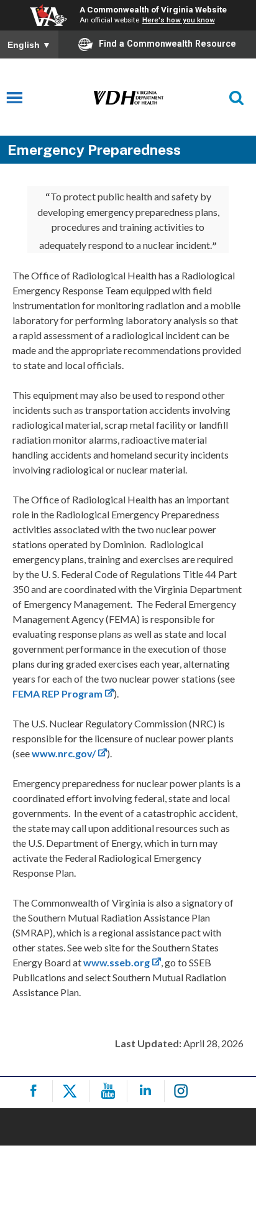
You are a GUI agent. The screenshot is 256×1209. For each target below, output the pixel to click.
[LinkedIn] (147, 1091)
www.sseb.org (116, 962)
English (29, 45)
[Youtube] (110, 1091)
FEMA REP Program (57, 693)
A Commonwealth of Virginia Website (153, 9)
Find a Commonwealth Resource (167, 44)
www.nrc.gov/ (64, 753)
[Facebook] (36, 1091)
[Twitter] (73, 1091)
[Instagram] (185, 1091)
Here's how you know (178, 20)
